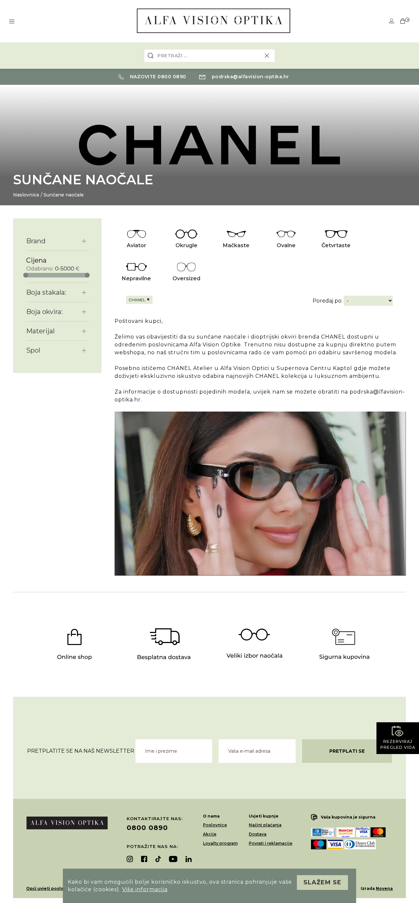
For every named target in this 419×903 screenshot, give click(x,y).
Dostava (257, 834)
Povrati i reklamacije (270, 843)
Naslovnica (26, 195)
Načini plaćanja (265, 824)
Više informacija (145, 889)
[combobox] (209, 55)
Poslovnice (215, 824)
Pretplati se (347, 751)
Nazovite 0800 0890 (157, 77)
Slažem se (322, 882)
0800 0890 (147, 828)
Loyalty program (220, 843)
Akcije (209, 834)
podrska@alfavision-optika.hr (249, 77)
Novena (384, 888)
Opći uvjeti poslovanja (50, 888)
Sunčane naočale (64, 195)
